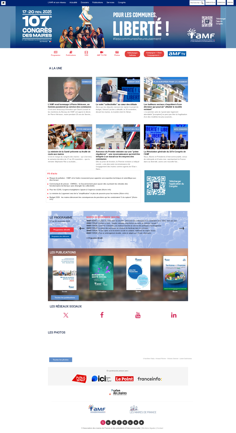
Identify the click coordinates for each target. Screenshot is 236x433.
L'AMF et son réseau (57, 2)
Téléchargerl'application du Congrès (176, 184)
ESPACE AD (221, 2)
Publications (97, 2)
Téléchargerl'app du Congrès (221, 21)
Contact (160, 428)
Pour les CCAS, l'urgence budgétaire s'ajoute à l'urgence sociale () (80, 190)
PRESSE (230, 2)
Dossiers (85, 2)
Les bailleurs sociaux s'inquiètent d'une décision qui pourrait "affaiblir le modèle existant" (163, 106)
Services (110, 2)
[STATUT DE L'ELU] (118, 137)
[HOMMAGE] (70, 89)
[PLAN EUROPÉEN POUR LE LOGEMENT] (166, 89)
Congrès (122, 2)
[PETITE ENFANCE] (70, 137)
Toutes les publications (65, 298)
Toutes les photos (60, 360)
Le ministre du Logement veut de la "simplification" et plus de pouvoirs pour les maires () (89, 193)
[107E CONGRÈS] (166, 137)
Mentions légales (148, 428)
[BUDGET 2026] (118, 89)
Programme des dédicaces (60, 236)
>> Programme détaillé (94, 238)
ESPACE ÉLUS (210, 2)
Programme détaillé (61, 230)
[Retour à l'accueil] (3, 2)
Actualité (73, 2)
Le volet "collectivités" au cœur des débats (116, 104)
